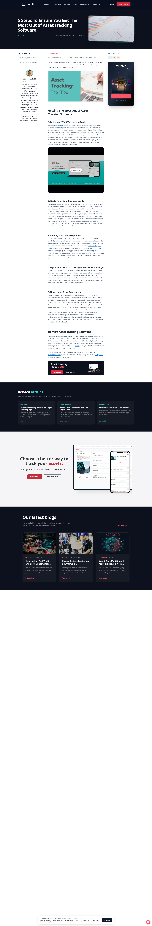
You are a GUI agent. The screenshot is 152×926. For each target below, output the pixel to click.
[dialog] (76, 920)
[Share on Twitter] (114, 57)
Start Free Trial (70, 372)
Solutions (45, 4)
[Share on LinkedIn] (110, 57)
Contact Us (96, 4)
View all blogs (123, 526)
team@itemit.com (54, 355)
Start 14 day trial (52, 477)
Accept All (107, 920)
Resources (83, 4)
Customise (96, 920)
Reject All (86, 920)
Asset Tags (57, 4)
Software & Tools (56, 57)
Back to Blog (54, 54)
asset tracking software (63, 125)
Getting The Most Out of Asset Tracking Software (28, 58)
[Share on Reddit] (118, 57)
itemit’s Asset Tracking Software (29, 62)
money (77, 346)
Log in (112, 4)
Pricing (75, 4)
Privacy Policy (49, 922)
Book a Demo (57, 372)
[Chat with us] (148, 922)
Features (67, 4)
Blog (49, 57)
